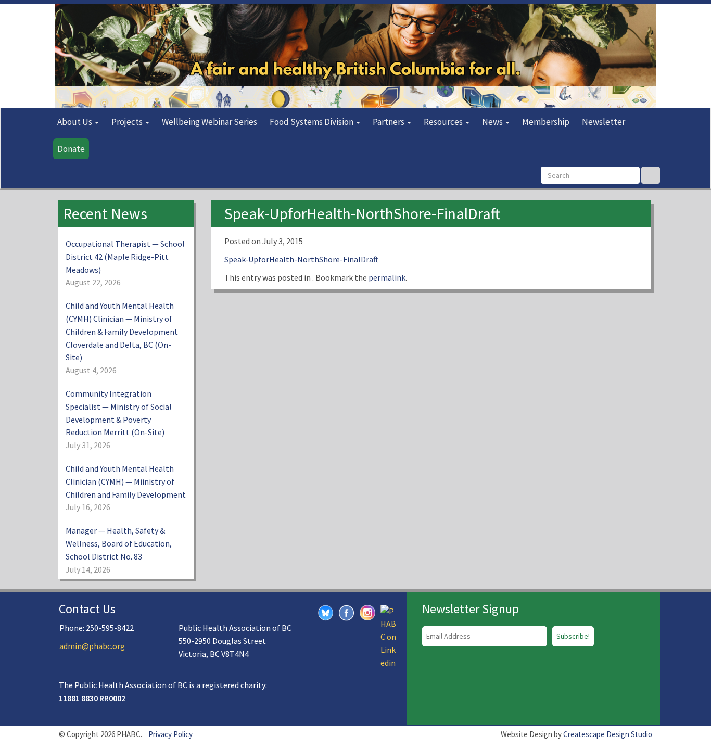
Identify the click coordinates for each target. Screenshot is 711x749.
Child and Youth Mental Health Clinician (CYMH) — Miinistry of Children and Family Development (126, 481)
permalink (387, 277)
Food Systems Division (312, 122)
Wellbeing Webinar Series (209, 122)
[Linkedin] (388, 635)
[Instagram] (367, 611)
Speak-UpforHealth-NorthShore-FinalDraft (301, 259)
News (493, 122)
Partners (389, 122)
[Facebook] (346, 611)
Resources (444, 122)
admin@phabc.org (92, 646)
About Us (75, 122)
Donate (71, 149)
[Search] (650, 175)
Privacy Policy (170, 734)
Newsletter (603, 122)
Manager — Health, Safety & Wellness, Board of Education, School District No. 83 (119, 543)
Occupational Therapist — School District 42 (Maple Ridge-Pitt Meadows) (125, 256)
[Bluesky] (326, 611)
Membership (545, 122)
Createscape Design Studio (607, 734)
